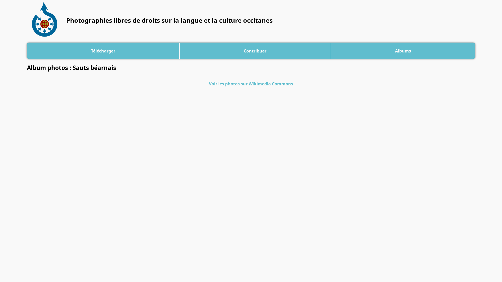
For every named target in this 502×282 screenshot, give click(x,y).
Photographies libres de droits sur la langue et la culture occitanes (169, 20)
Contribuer (255, 51)
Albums (403, 51)
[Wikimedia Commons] (46, 20)
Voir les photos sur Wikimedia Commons (251, 84)
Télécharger (103, 51)
